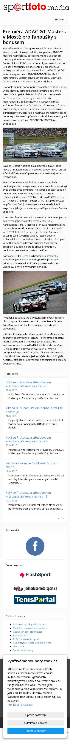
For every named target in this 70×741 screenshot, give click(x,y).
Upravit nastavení (35, 715)
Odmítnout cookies (35, 723)
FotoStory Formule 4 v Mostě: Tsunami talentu (32, 465)
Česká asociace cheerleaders (30, 628)
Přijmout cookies (35, 731)
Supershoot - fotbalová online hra (32, 642)
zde (27, 70)
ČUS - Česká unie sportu (26, 639)
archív (60, 518)
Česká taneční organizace (27, 631)
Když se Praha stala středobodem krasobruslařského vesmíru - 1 (28, 494)
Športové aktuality (23, 650)
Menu (61, 19)
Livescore (18, 646)
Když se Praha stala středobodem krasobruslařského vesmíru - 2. (28, 439)
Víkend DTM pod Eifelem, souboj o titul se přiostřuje (34, 410)
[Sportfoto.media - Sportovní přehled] (35, 7)
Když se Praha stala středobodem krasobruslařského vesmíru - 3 (28, 384)
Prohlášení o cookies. (20, 704)
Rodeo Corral (20, 635)
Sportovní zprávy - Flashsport (29, 624)
